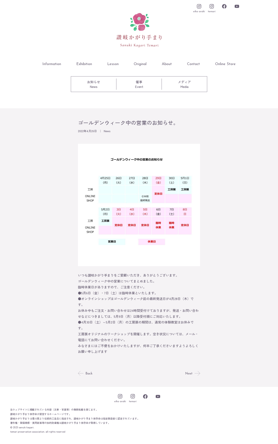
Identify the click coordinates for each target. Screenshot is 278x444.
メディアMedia (184, 84)
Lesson (113, 64)
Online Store (225, 64)
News (107, 131)
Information (51, 64)
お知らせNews (93, 84)
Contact (193, 64)
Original (140, 64)
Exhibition (84, 64)
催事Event (139, 84)
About (167, 64)
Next (189, 373)
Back (88, 373)
